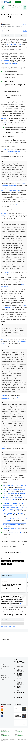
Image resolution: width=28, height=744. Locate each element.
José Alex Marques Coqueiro (9, 30)
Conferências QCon (5, 666)
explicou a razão (5, 215)
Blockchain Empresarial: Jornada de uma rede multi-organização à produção (12, 585)
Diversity (3, 679)
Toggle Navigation (2, 2)
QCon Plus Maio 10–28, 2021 (6, 655)
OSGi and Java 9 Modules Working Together (14, 485)
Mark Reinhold (4, 118)
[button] (12, 623)
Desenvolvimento (6, 561)
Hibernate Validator (9, 307)
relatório (5, 122)
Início (2, 659)
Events (2, 668)
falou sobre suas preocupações (15, 151)
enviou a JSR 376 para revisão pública (11, 190)
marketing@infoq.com (19, 735)
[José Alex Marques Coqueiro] (2, 31)
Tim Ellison (3, 395)
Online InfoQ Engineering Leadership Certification (19, 675)
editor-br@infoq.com (5, 735)
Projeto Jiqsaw (8, 63)
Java (20, 552)
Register (18, 1)
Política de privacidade (5, 741)
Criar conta (3, 662)
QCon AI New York (21, 692)
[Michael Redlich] (2, 24)
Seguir (24, 24)
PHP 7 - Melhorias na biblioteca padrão (10, 588)
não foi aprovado (18, 204)
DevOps (3, 563)
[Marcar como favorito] (21, 35)
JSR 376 (15, 63)
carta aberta (21, 199)
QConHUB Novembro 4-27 (6, 653)
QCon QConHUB (9, 642)
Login (2, 664)
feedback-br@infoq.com (5, 731)
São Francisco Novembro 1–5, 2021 (20, 655)
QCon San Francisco (19, 687)
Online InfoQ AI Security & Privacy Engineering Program (21, 663)
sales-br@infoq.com (18, 731)
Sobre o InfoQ (4, 675)
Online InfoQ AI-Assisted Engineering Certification (20, 682)
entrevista (6, 272)
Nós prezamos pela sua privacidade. (8, 626)
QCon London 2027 (20, 698)
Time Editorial (4, 673)
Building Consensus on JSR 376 (11, 528)
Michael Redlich (6, 24)
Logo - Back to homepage (7, 2)
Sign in (24, 1)
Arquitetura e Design (18, 561)
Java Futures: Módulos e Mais (13, 44)
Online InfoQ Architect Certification (19, 669)
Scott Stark (4, 149)
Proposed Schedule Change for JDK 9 (12, 532)
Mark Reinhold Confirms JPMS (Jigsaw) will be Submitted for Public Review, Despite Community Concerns (15, 509)
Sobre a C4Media (4, 677)
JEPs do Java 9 (5, 60)
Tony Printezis (4, 213)
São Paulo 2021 (17, 653)
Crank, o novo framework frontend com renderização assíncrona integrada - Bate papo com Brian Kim (12, 580)
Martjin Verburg (5, 339)
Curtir (8, 35)
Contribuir (3, 670)
